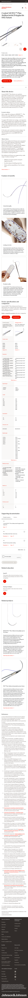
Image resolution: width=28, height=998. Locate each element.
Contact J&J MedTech (6, 936)
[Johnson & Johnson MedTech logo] (6, 8)
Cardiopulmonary (5, 981)
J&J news (16, 948)
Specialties (4, 924)
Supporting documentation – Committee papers (13, 812)
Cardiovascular (17, 923)
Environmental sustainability (20, 964)
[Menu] (22, 8)
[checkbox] (24, 531)
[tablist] (14, 518)
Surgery (16, 928)
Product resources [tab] (6, 517)
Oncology (3, 974)
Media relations (5, 939)
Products (3, 922)
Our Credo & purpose (19, 950)
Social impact (17, 957)
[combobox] (19, 322)
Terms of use (4, 948)
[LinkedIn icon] (15, 971)
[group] (5, 44)
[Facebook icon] (15, 977)
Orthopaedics (17, 926)
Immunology (4, 976)
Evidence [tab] (15, 517)
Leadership (17, 955)
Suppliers (16, 960)
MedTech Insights (5, 931)
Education (3, 927)
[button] (14, 591)
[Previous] (20, 49)
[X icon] (15, 979)
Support (3, 929)
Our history (17, 962)
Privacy (3, 950)
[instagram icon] (15, 974)
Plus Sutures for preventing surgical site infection (14, 808)
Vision (16, 930)
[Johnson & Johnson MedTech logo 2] (14, 995)
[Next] (24, 49)
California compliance (6, 965)
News (3, 934)
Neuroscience (4, 978)
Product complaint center (7, 941)
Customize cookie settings (7, 955)
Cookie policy (4, 952)
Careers (16, 952)
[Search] (25, 8)
